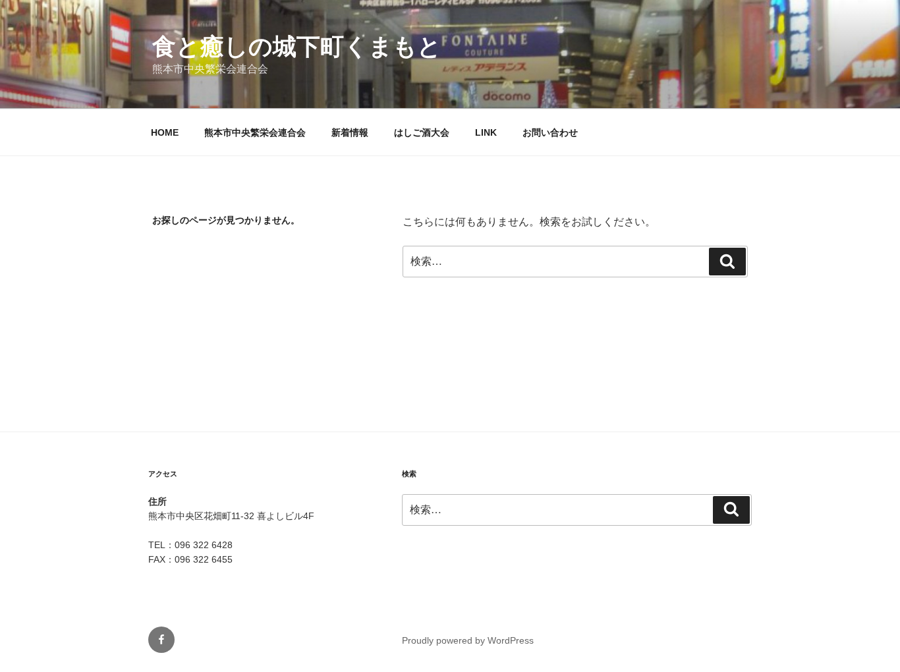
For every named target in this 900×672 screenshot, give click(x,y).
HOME (165, 132)
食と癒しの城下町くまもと (296, 46)
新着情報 (349, 132)
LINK (486, 132)
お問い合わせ (550, 132)
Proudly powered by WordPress (468, 640)
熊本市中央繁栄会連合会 (255, 132)
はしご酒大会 (421, 132)
